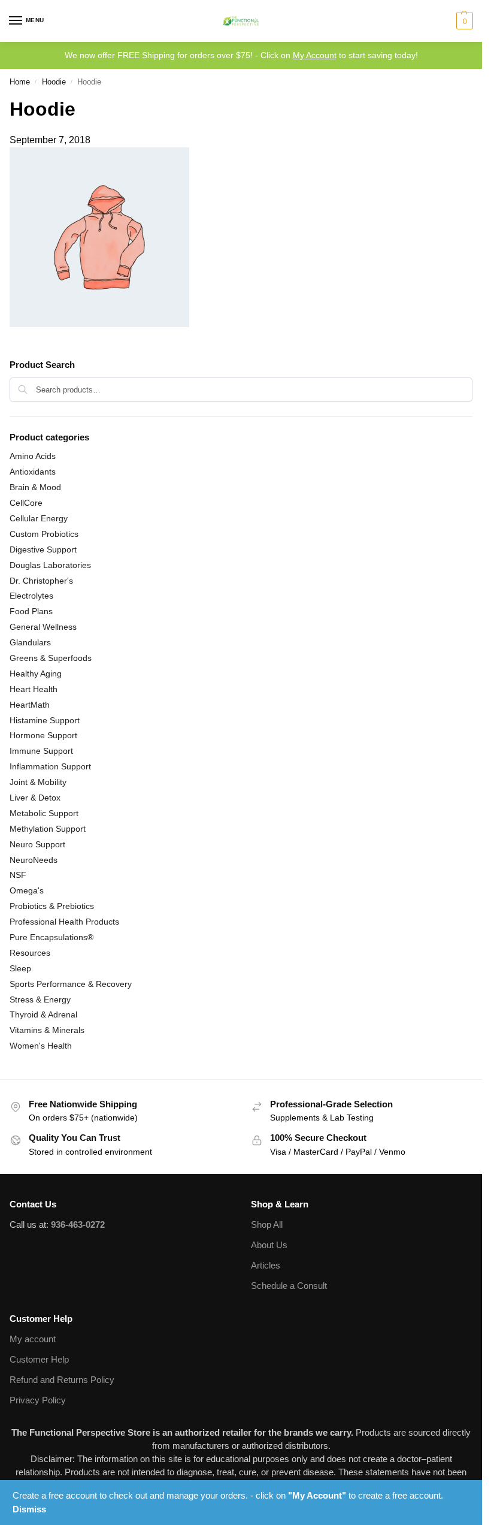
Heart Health (33, 689)
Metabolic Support (44, 813)
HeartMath (30, 704)
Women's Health (41, 1045)
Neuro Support (37, 844)
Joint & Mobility (38, 782)
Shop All (267, 1225)
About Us (269, 1245)
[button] (463, 21)
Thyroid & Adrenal (43, 1014)
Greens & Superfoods (51, 658)
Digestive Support (43, 549)
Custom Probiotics (44, 534)
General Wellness (43, 627)
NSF (18, 875)
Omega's (27, 890)
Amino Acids (33, 456)
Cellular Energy (39, 518)
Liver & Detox (35, 797)
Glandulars (30, 642)
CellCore (26, 503)
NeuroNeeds (33, 860)
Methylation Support (48, 829)
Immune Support (41, 751)
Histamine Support (45, 720)
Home (20, 81)
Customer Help (39, 1359)
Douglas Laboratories (50, 565)
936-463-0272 (78, 1225)
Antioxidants (33, 471)
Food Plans (31, 611)
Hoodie (54, 81)
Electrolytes (31, 595)
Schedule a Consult (289, 1286)
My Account (315, 55)
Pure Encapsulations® (51, 937)
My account (33, 1339)
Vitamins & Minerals (47, 1030)
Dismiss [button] (29, 1509)
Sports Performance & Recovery (71, 984)
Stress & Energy (40, 999)
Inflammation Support (50, 766)
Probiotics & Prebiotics (52, 906)
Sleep (20, 968)
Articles (265, 1265)
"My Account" (317, 1495)
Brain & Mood (35, 487)
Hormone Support (43, 735)
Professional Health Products (64, 921)
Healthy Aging (36, 673)
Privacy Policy (38, 1400)
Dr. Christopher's (41, 580)
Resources (30, 953)
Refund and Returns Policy (62, 1380)
